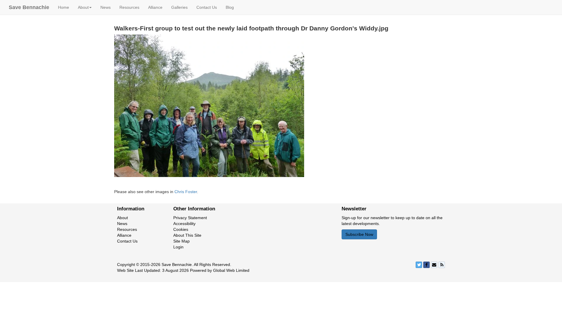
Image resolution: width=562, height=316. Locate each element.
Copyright (126, 264)
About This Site (187, 235)
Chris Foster (185, 191)
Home (63, 7)
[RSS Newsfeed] (441, 265)
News (105, 7)
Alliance (155, 7)
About (122, 217)
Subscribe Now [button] (359, 234)
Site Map (181, 241)
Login (178, 247)
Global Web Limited (231, 270)
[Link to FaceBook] (426, 265)
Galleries (179, 7)
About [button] (83, 7)
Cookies (180, 229)
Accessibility (184, 223)
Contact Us (206, 7)
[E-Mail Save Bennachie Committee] (434, 265)
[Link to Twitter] (419, 265)
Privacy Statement (190, 217)
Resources (129, 7)
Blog (230, 7)
